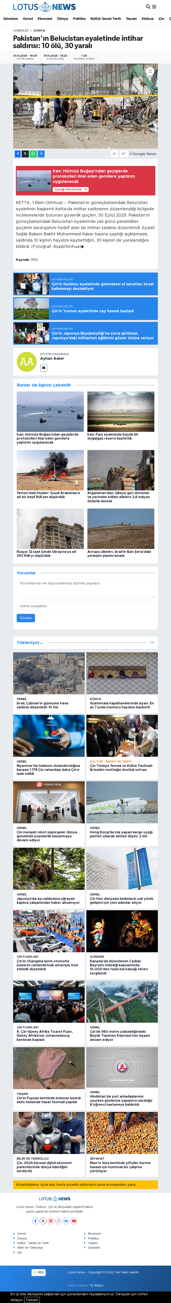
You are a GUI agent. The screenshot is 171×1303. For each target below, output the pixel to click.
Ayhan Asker (52, 359)
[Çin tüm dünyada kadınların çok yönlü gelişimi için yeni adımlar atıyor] (122, 869)
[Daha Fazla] (41, 153)
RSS (40, 1272)
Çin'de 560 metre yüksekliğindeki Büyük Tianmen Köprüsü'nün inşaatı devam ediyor (120, 1035)
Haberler (21, 30)
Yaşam (131, 19)
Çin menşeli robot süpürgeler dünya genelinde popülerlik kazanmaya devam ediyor (47, 836)
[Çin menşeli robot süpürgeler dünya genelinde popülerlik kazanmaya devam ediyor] (49, 802)
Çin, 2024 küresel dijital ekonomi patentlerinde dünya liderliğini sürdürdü (44, 1167)
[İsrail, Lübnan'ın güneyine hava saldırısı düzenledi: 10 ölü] (49, 673)
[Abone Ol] (143, 154)
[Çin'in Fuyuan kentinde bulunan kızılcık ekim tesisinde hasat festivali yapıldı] (49, 1068)
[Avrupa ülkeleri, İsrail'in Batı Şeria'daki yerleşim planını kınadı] (121, 528)
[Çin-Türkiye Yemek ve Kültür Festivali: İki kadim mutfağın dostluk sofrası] (122, 736)
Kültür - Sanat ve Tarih (110, 761)
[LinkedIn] (66, 1221)
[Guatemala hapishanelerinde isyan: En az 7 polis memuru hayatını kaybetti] (122, 673)
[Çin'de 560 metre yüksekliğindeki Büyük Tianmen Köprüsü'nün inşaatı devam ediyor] (122, 1002)
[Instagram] (58, 1221)
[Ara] (148, 7)
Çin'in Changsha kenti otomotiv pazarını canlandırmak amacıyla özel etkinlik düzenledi (47, 965)
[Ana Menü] (154, 7)
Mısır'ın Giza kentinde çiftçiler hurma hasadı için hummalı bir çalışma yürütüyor (120, 1167)
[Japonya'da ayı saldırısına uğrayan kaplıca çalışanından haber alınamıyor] (49, 869)
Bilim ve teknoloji (33, 1158)
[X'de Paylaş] (25, 153)
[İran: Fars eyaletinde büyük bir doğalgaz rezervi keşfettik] (121, 411)
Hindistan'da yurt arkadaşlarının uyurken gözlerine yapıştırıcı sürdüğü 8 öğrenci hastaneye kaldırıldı (121, 1100)
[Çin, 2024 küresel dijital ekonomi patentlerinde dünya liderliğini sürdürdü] (49, 1133)
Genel (28, 19)
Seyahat (97, 1158)
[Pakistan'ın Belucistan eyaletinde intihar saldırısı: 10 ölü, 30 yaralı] (85, 106)
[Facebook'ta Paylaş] (18, 153)
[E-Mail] (43, 368)
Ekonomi (45, 19)
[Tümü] (152, 642)
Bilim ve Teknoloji (30, 1247)
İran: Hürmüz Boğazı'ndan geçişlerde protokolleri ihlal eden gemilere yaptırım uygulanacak (48, 438)
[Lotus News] (44, 7)
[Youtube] (73, 1221)
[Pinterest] (50, 1221)
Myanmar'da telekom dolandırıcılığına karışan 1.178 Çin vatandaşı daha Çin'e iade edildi (48, 769)
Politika (79, 19)
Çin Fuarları (27, 956)
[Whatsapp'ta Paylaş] (33, 153)
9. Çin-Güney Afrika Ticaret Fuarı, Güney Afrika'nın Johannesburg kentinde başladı (45, 1035)
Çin (161, 19)
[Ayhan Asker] (27, 361)
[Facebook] (35, 1221)
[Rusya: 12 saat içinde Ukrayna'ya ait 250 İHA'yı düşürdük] (50, 528)
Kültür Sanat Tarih (106, 19)
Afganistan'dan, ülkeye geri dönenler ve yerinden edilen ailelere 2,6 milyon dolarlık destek (118, 497)
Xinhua (147, 19)
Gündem (10, 19)
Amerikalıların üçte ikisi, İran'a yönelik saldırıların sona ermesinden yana (75, 1184)
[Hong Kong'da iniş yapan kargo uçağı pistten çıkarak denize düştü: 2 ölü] (122, 802)
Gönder (26, 618)
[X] (43, 1221)
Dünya (62, 19)
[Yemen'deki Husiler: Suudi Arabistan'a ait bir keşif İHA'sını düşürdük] (50, 470)
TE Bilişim (96, 1285)
